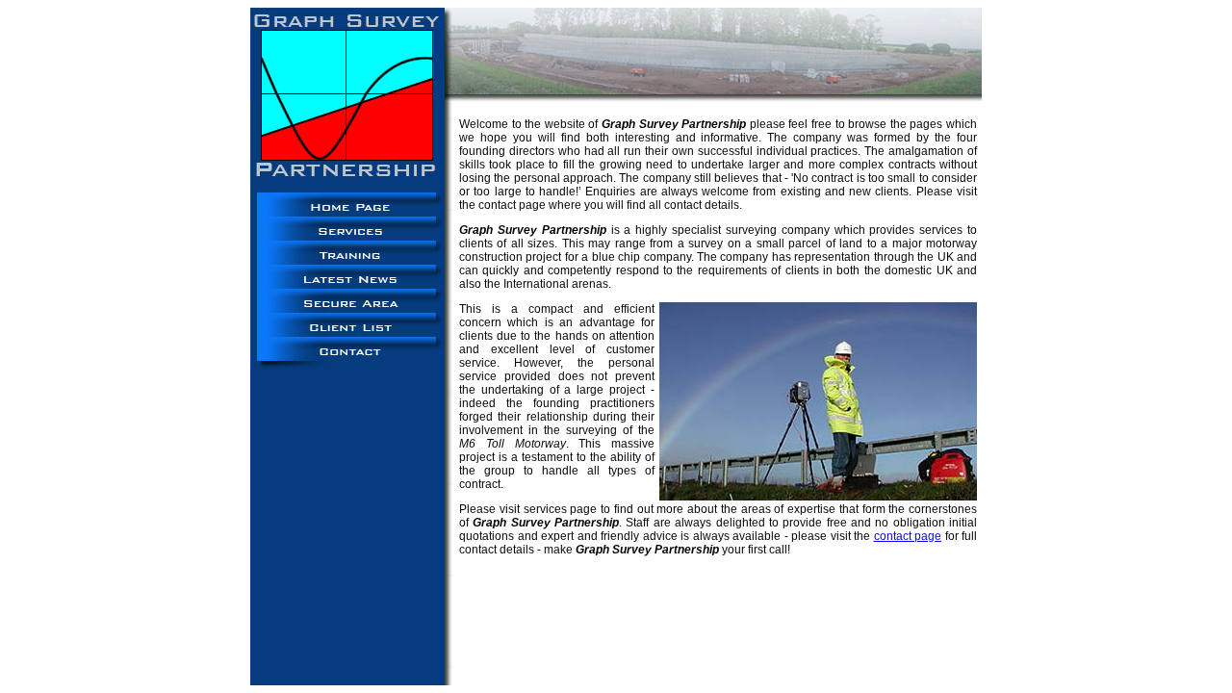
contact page (908, 536)
